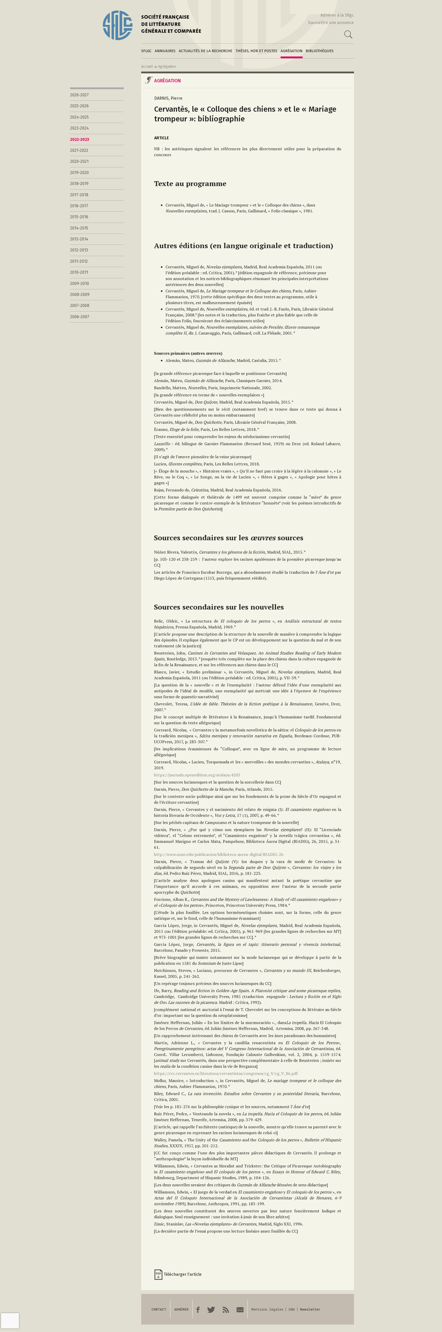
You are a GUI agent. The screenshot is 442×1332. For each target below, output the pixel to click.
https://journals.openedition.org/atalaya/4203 (197, 775)
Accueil (147, 66)
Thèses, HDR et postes (256, 51)
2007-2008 (79, 305)
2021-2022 (79, 150)
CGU (292, 1309)
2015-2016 (79, 216)
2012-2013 (79, 250)
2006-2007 (79, 316)
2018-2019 (79, 183)
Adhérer (181, 1309)
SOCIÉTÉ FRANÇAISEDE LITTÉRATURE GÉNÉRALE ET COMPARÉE (171, 24)
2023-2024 (79, 128)
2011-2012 (79, 261)
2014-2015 (79, 228)
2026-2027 (79, 95)
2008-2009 (80, 294)
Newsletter (310, 1309)
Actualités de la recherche (205, 51)
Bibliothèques (320, 51)
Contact (158, 1309)
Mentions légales (267, 1309)
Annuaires (165, 51)
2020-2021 (79, 161)
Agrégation (292, 51)
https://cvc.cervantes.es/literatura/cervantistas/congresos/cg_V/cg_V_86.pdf (226, 1073)
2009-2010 (79, 283)
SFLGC (146, 51)
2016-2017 (79, 205)
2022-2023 (79, 139)
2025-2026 (79, 106)
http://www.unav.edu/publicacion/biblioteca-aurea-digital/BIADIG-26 (218, 854)
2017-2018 (79, 194)
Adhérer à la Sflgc (337, 15)
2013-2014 (79, 239)
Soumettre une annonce (331, 22)
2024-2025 (79, 117)
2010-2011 (79, 272)
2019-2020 (79, 172)
